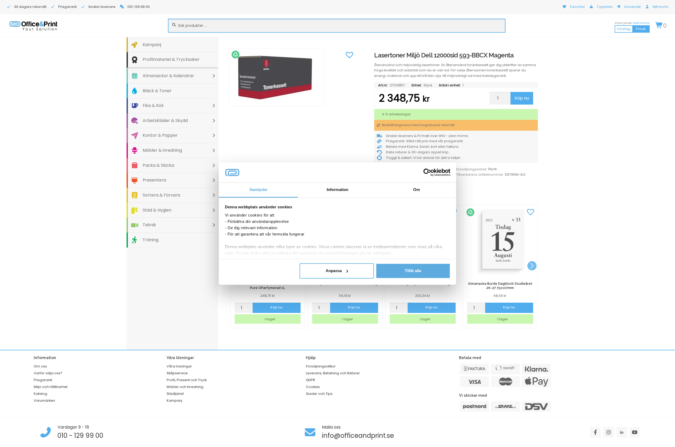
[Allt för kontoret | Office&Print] (33, 26)
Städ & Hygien (157, 210)
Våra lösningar (179, 366)
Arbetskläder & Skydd (165, 120)
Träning (150, 240)
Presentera (154, 180)
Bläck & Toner (157, 91)
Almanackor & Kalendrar (168, 76)
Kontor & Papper (160, 135)
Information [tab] (337, 190)
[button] (349, 54)
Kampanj (152, 45)
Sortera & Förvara (161, 195)
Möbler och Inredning (185, 387)
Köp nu (522, 98)
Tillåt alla (413, 270)
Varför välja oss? (48, 373)
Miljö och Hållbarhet (51, 387)
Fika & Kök (153, 105)
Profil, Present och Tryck (187, 380)
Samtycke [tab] (258, 190)
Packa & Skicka (158, 165)
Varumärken (44, 400)
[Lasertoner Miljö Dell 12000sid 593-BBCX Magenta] (292, 77)
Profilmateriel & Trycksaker (171, 59)
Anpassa (334, 270)
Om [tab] (416, 190)
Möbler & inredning (162, 150)
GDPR (310, 380)
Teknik (149, 225)
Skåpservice (177, 373)
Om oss (40, 366)
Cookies (313, 387)
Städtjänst (175, 393)
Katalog (40, 393)
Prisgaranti (43, 380)
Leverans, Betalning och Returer (333, 373)
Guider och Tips (319, 393)
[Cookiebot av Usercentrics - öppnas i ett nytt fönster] (427, 172)
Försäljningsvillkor (321, 366)
